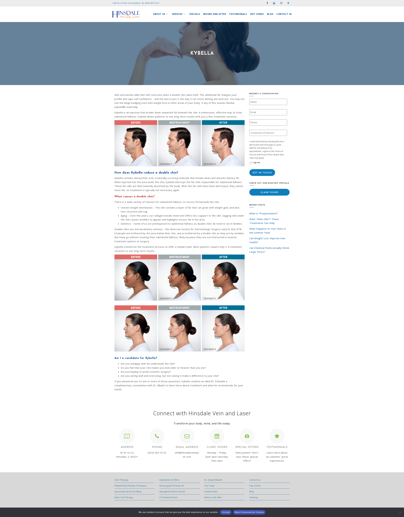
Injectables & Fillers (169, 479)
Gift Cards (257, 13)
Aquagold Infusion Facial (172, 491)
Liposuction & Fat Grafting (127, 491)
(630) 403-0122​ (152, 3)
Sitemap (253, 497)
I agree (256, 162)
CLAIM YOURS (270, 192)
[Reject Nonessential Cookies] (400, 512)
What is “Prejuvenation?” (263, 213)
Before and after (213, 497)
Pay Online (255, 485)
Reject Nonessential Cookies (249, 512)
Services (177, 13)
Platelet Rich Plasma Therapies (130, 485)
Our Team (209, 485)
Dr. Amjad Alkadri (213, 479)
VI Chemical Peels (168, 497)
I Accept (226, 512)
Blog (270, 13)
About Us (159, 13)
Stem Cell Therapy (123, 497)
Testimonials (238, 13)
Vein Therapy (121, 479)
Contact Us (284, 13)
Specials (194, 13)
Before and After (214, 13)
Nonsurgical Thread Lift (171, 485)
